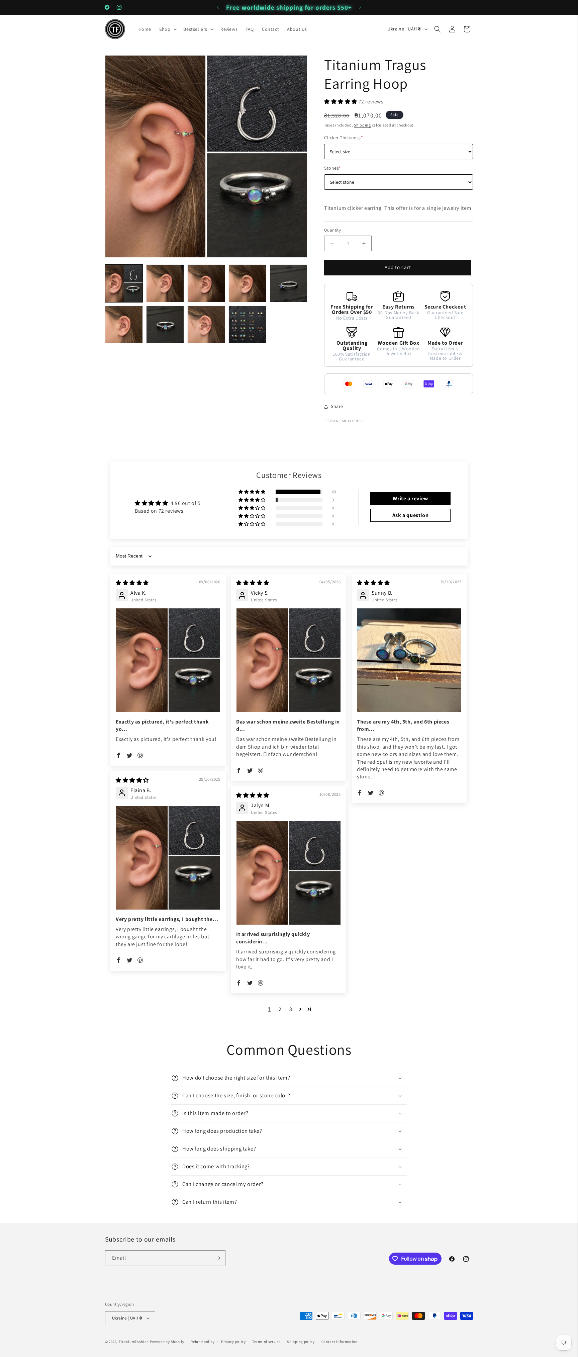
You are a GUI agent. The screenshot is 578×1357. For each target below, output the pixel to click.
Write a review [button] (410, 498)
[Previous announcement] (217, 7)
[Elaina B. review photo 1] (168, 857)
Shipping (362, 125)
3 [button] (290, 1009)
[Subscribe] (217, 1258)
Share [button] (337, 406)
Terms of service (266, 1341)
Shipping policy (301, 1341)
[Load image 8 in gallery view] (206, 324)
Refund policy (202, 1341)
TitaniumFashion (134, 1341)
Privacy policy (233, 1341)
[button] (167, 29)
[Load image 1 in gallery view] (124, 283)
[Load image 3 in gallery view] (206, 283)
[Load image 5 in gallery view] (288, 283)
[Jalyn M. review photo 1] (288, 873)
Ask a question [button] (410, 515)
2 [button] (280, 1009)
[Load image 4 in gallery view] (247, 283)
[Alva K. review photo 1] (168, 660)
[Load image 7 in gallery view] (165, 324)
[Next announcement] (360, 7)
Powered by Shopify (167, 1341)
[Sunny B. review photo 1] (409, 660)
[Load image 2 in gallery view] (165, 283)
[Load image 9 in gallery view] (247, 324)
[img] (132, 582)
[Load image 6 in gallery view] (124, 324)
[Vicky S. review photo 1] (288, 660)
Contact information (339, 1341)
